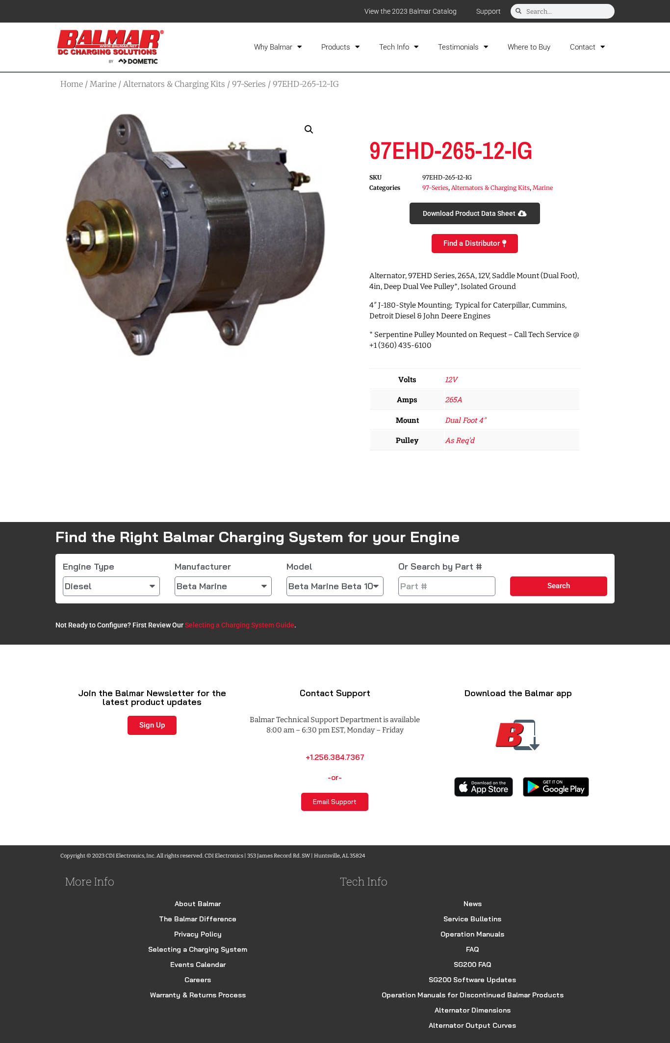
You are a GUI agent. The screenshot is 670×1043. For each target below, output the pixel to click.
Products (335, 47)
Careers (197, 979)
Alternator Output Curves (472, 1025)
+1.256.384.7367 (335, 757)
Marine (103, 84)
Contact (582, 47)
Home (71, 84)
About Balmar (198, 903)
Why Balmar (273, 47)
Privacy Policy (198, 934)
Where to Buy (529, 47)
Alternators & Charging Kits (174, 84)
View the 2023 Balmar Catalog (410, 11)
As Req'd (459, 440)
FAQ (472, 949)
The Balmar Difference (197, 918)
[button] (309, 129)
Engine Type (88, 566)
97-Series (249, 84)
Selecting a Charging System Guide (239, 625)
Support (488, 11)
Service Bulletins (472, 918)
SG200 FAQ (472, 964)
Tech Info (394, 47)
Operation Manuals (472, 934)
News (473, 903)
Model (299, 566)
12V (451, 379)
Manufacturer (203, 566)
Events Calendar (198, 964)
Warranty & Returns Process (198, 995)
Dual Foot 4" (465, 420)
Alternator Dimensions (473, 1010)
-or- (335, 777)
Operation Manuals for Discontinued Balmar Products (473, 995)
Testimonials (458, 47)
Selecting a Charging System (197, 949)
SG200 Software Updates (472, 979)
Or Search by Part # (440, 566)
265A (453, 399)
